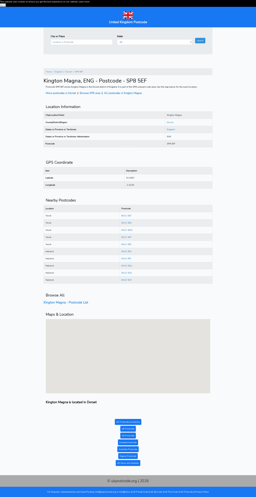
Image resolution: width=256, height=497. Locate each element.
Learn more (84, 1)
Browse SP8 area (90, 93)
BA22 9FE (126, 258)
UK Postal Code (140, 491)
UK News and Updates (128, 463)
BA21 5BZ (126, 244)
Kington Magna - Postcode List (66, 302)
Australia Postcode (128, 449)
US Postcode (128, 435)
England (58, 71)
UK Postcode (128, 428)
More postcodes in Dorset (61, 93)
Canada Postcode (128, 442)
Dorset (68, 71)
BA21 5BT (126, 215)
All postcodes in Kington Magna (123, 93)
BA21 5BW (127, 230)
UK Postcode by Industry (128, 421)
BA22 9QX (126, 272)
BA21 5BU (126, 222)
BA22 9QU (126, 265)
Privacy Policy (202, 491)
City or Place (58, 36)
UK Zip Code (156, 491)
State (120, 36)
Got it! (3, 5)
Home (49, 71)
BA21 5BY (126, 237)
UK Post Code (171, 491)
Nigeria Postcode (128, 456)
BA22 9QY (126, 279)
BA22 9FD (126, 251)
